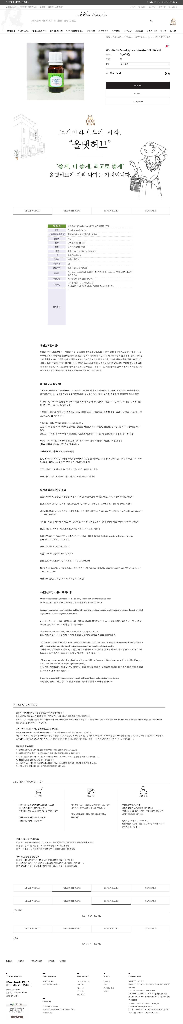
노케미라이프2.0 (153, 2)
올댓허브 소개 (11, 7)
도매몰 (173, 31)
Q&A (105, 984)
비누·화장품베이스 (74, 31)
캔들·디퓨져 (152, 31)
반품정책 (63, 961)
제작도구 (128, 31)
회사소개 (9, 961)
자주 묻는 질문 (109, 988)
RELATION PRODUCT (72, 211)
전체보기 (11, 31)
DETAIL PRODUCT (32, 211)
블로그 (42, 7)
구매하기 (138, 85)
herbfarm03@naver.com (143, 1006)
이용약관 (21, 961)
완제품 (164, 31)
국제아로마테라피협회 (28, 7)
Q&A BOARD (150, 211)
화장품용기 (104, 31)
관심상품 (80, 984)
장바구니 (152, 7)
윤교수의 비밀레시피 (169, 2)
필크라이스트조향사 (56, 7)
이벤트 (106, 991)
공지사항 (107, 981)
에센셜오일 (128, 37)
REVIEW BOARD (111, 211)
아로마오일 (23, 31)
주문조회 (162, 7)
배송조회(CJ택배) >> (50, 1006)
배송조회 (51, 961)
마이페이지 (173, 7)
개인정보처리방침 (36, 961)
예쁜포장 (139, 31)
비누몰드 (116, 31)
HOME (108, 37)
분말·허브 (90, 31)
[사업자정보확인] (161, 994)
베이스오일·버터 (39, 31)
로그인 (133, 7)
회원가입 (142, 7)
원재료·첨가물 (56, 31)
